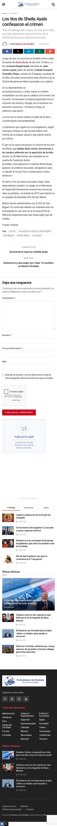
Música (24, 731)
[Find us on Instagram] (19, 699)
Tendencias (45, 735)
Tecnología (44, 731)
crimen (12, 231)
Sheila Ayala (21, 62)
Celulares (7, 717)
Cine (4, 721)
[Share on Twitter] (18, 51)
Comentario (9, 298)
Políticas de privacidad (11, 809)
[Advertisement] (28, 476)
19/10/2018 (43, 44)
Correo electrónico (12, 348)
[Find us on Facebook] (5, 699)
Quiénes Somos (9, 806)
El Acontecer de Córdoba (22, 44)
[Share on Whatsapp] (39, 51)
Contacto (30, 809)
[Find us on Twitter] (12, 699)
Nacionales (26, 735)
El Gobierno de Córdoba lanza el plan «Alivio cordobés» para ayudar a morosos (34, 633)
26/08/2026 (10, 607)
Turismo (43, 739)
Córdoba (6, 735)
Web (4, 361)
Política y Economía (44, 714)
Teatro (42, 727)
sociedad (36, 235)
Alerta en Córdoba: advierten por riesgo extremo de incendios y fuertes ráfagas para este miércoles (35, 649)
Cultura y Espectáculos (27, 714)
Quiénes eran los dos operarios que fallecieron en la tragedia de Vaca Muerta (33, 618)
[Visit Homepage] (28, 4)
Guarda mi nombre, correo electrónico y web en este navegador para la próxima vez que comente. (29, 376)
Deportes (25, 720)
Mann (46, 815)
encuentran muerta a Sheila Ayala (35, 231)
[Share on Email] (50, 51)
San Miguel (9, 235)
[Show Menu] (3, 4)
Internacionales (28, 723)
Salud (42, 720)
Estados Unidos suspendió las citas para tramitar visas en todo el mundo (25, 602)
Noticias (25, 739)
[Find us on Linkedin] (26, 699)
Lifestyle (25, 727)
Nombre (7, 335)
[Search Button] (53, 4)
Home (4, 13)
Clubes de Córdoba (7, 726)
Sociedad (13, 13)
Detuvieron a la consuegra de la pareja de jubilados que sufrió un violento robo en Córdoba (35, 543)
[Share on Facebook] (7, 51)
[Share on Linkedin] (29, 51)
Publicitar (24, 806)
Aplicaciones (8, 713)
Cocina (5, 731)
